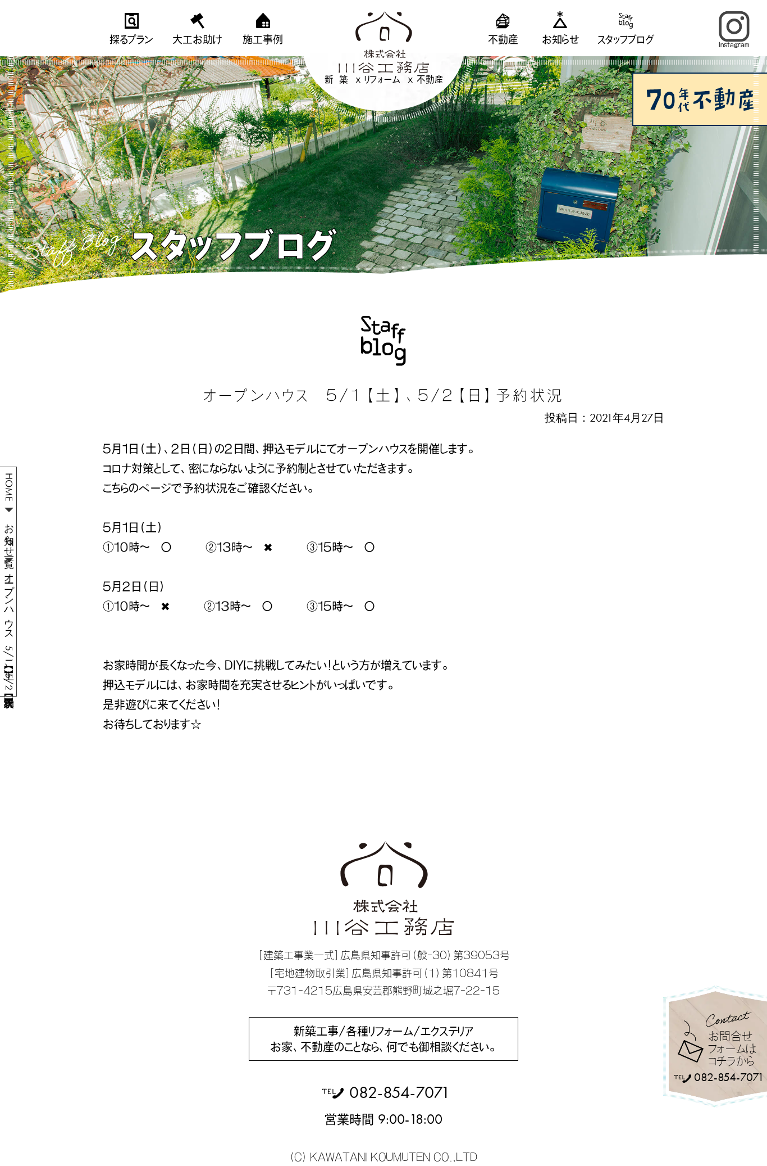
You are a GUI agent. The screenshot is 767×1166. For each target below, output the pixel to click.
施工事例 (263, 39)
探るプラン (131, 39)
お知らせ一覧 (9, 534)
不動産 (503, 39)
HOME (9, 487)
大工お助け (197, 39)
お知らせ (560, 39)
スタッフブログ (626, 39)
